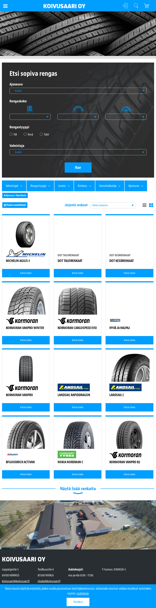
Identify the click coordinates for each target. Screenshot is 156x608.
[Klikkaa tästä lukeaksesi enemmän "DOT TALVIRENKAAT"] (78, 244)
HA (15, 134)
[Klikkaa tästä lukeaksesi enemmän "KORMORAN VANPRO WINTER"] (26, 306)
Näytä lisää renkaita (78, 488)
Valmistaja (17, 146)
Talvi (46, 134)
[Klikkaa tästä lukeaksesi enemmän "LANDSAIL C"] (129, 373)
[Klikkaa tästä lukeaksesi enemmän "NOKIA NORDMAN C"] (78, 448)
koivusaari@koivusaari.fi (15, 581)
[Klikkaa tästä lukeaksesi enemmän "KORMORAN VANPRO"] (26, 373)
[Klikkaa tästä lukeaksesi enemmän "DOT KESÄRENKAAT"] (129, 244)
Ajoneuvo (16, 84)
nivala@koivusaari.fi (49, 581)
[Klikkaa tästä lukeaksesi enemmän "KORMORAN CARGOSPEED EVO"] (78, 309)
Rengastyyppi (19, 127)
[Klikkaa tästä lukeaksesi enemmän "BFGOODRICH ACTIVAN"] (26, 448)
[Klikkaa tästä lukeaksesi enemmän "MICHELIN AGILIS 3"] (26, 234)
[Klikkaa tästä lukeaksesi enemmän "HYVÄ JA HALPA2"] (129, 306)
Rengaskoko (18, 101)
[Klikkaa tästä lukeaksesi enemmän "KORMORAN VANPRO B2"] (129, 440)
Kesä (30, 134)
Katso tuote (26, 273)
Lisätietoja (83, 593)
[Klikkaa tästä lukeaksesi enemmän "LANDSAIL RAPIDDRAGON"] (78, 373)
